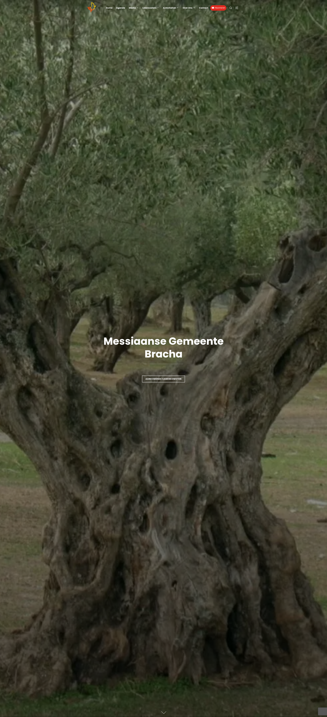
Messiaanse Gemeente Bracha (163, 347)
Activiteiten (169, 7)
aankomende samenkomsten (163, 378)
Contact (203, 7)
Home (109, 7)
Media (132, 7)
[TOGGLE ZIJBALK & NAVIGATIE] (237, 8)
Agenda (120, 7)
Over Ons (187, 7)
